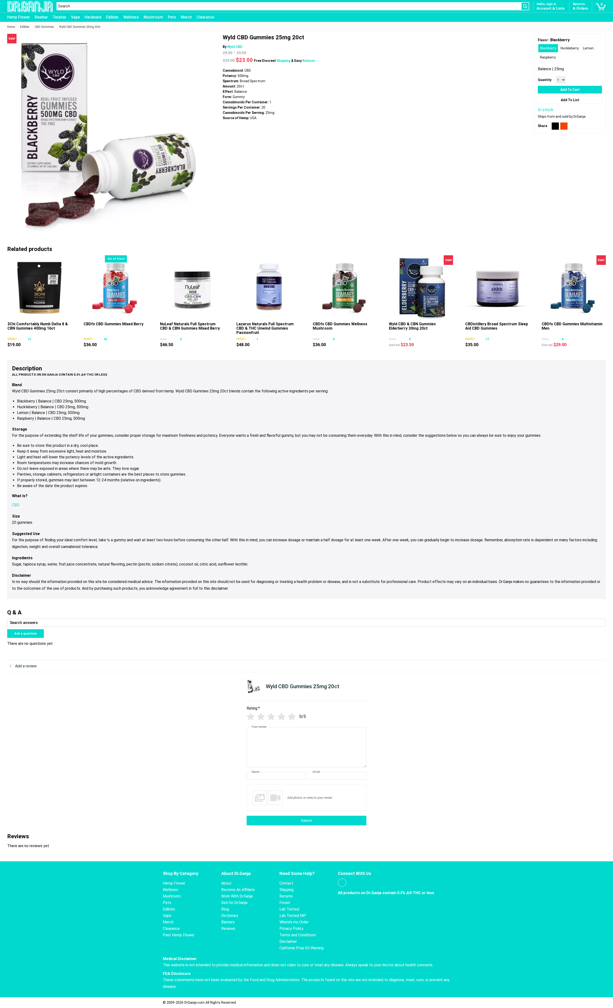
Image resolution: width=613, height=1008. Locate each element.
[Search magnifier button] (525, 6)
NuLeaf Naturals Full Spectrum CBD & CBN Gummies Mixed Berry (190, 326)
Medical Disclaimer (180, 958)
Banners (228, 922)
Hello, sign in (546, 4)
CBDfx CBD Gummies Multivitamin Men (572, 326)
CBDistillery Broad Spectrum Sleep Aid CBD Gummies (496, 326)
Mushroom (153, 17)
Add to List (570, 100)
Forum (284, 902)
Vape (75, 17)
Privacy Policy (291, 928)
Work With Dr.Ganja (237, 896)
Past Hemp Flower (178, 935)
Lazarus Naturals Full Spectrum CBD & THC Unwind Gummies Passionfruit (265, 328)
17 (487, 339)
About (226, 883)
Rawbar (41, 17)
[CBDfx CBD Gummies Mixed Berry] (116, 287)
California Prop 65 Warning (301, 948)
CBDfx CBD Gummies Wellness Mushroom (340, 326)
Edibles (112, 17)
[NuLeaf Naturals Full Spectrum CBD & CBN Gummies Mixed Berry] (192, 287)
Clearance (205, 17)
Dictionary (229, 915)
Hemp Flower (18, 17)
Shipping (284, 61)
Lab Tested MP (292, 915)
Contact (286, 883)
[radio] (548, 48)
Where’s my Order (294, 922)
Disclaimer (288, 941)
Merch (186, 17)
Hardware (93, 17)
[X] (555, 126)
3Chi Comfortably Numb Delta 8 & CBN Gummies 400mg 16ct (37, 326)
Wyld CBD (235, 47)
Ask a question (25, 633)
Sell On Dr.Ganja (234, 902)
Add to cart (570, 90)
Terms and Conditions (297, 935)
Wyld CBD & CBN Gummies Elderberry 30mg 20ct (412, 326)
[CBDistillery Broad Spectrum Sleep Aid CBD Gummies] (497, 287)
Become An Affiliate (238, 889)
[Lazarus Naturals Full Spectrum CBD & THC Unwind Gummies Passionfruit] (268, 287)
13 (29, 339)
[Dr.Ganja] (30, 6)
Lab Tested (289, 909)
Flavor (543, 40)
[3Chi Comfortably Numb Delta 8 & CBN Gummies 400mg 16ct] (39, 287)
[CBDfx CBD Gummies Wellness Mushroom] (345, 287)
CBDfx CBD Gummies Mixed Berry (113, 324)
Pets (172, 17)
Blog (225, 909)
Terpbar (59, 17)
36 (105, 339)
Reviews (228, 928)
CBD (15, 505)
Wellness (131, 17)
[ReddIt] (564, 126)
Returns (308, 61)
